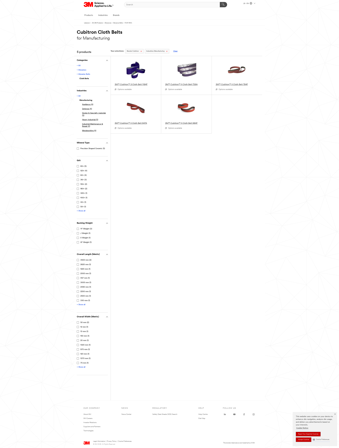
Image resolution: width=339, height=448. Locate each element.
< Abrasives (81, 70)
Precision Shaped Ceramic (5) (92, 149)
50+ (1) (83, 207)
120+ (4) (83, 171)
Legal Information (99, 441)
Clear (175, 51)
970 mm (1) (85, 350)
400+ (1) (83, 198)
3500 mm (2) (85, 260)
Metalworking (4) (89, 131)
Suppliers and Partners (91, 426)
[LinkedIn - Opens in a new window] (225, 414)
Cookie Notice (302, 428)
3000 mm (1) (85, 283)
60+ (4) (83, 175)
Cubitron (133, 51)
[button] (321, 439)
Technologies (88, 431)
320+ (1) (83, 193)
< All (78, 66)
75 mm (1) (84, 363)
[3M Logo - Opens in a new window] (99, 4)
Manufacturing (155, 51)
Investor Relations (90, 422)
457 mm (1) (85, 278)
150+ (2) (83, 184)
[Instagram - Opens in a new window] (254, 414)
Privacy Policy (112, 441)
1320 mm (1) (85, 345)
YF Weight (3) (86, 229)
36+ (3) (83, 180)
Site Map (201, 418)
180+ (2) (83, 189)
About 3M (87, 414)
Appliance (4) (87, 105)
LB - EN (246, 3)
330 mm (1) (85, 301)
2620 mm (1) (85, 265)
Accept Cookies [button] (303, 439)
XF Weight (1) (86, 242)
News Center (126, 414)
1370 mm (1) (85, 359)
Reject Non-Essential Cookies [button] (308, 434)
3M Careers (87, 418)
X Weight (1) (85, 238)
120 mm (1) (84, 354)
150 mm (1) (84, 336)
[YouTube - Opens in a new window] (234, 414)
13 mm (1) (84, 332)
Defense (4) (87, 109)
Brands (116, 15)
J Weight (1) (85, 233)
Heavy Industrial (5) (90, 120)
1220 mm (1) (85, 269)
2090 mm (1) (85, 287)
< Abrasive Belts (83, 74)
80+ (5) (83, 166)
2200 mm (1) (85, 292)
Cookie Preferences (124, 441)
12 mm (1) (84, 327)
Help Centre (203, 414)
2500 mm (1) (85, 296)
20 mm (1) (84, 341)
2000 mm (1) (85, 274)
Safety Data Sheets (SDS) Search (164, 414)
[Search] (223, 4)
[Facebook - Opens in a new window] (244, 414)
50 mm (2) (84, 323)
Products (88, 15)
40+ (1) (83, 202)
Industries (103, 15)
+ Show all (81, 211)
